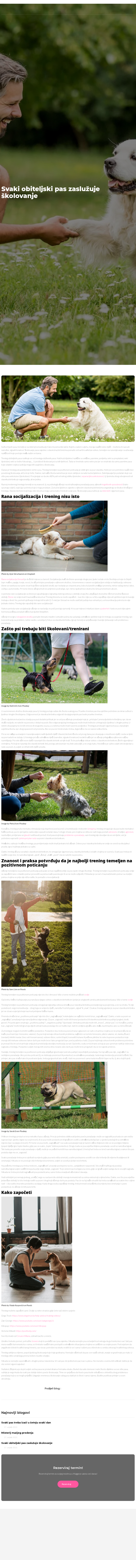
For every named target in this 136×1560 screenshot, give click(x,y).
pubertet (105, 608)
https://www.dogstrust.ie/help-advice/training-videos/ (36, 1315)
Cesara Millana (23, 1336)
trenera (35, 1341)
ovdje (86, 994)
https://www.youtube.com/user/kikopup (28, 1326)
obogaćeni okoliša (25, 616)
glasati (27, 835)
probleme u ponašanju (74, 835)
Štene (10, 597)
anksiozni (113, 832)
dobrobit (106, 490)
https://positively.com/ (26, 1331)
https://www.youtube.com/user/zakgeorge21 (33, 1320)
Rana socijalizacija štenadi (12, 579)
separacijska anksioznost (93, 476)
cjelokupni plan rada (27, 838)
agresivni (129, 832)
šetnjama (92, 828)
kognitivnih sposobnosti (112, 484)
